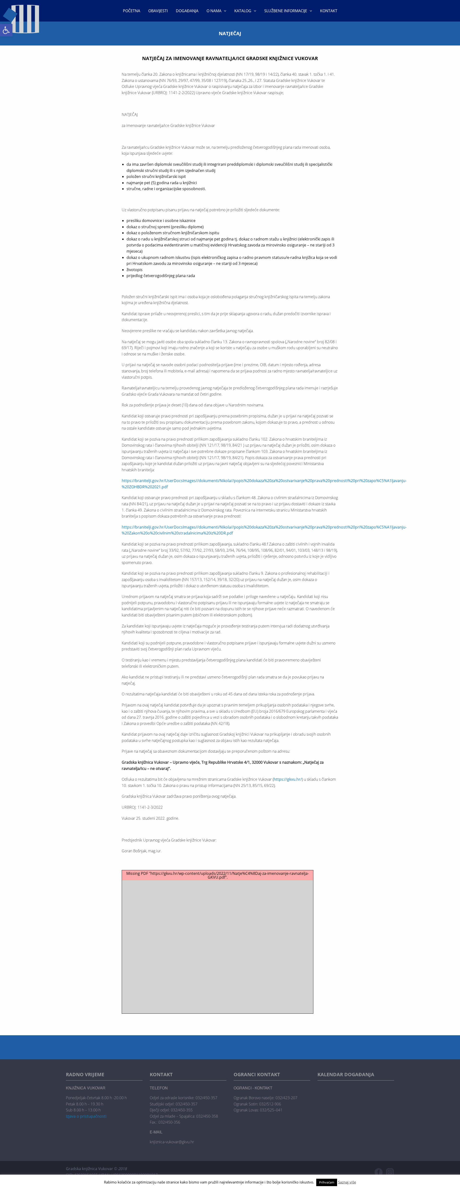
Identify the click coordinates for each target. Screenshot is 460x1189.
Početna (131, 10)
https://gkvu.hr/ (288, 779)
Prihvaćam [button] (326, 1182)
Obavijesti (158, 10)
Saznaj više (347, 1182)
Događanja (187, 10)
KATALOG (242, 10)
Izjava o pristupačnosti (86, 1116)
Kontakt (328, 10)
